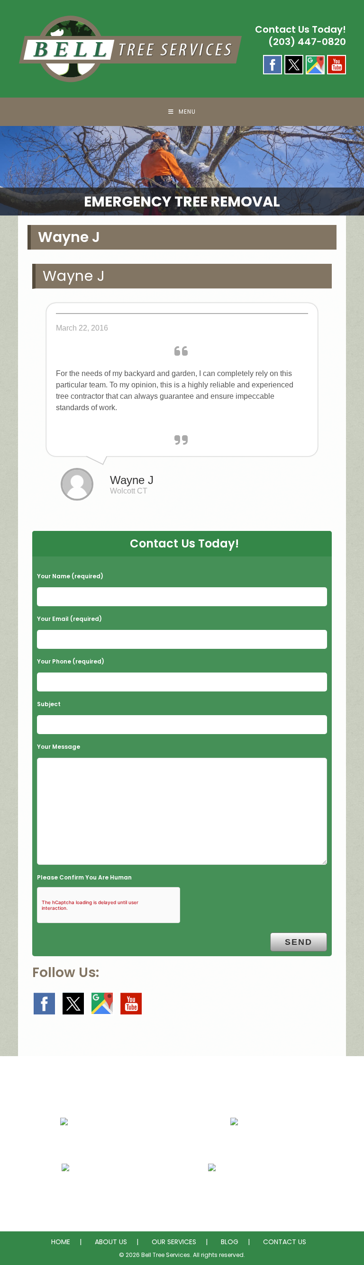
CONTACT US (284, 1242)
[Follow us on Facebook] (44, 1003)
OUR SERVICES (174, 1242)
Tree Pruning (91, 1191)
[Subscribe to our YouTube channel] (131, 1003)
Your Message (58, 747)
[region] (182, 170)
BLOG (229, 1242)
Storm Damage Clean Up (263, 1191)
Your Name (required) (70, 576)
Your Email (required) (69, 619)
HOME (60, 1242)
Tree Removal (91, 1145)
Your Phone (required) (70, 661)
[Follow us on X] (73, 1003)
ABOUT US (111, 1242)
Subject (49, 704)
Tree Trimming (263, 1145)
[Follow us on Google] (102, 1003)
